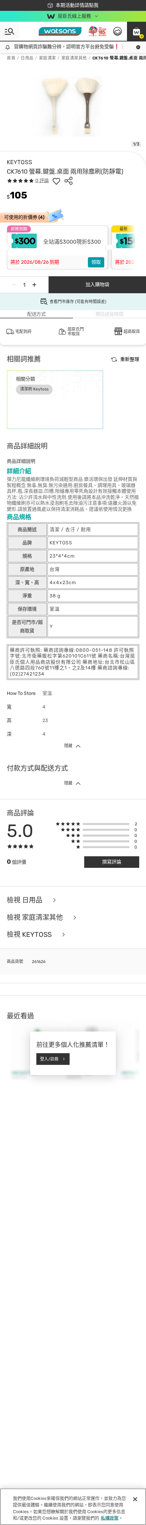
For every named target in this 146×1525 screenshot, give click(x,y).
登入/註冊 (49, 1058)
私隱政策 (109, 1518)
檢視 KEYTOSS (30, 934)
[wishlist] (56, 181)
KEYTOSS (19, 162)
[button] (136, 31)
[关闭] (135, 1499)
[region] (73, 1506)
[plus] (34, 284)
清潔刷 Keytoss (34, 389)
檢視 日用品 (25, 900)
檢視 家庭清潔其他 (36, 917)
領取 (96, 262)
